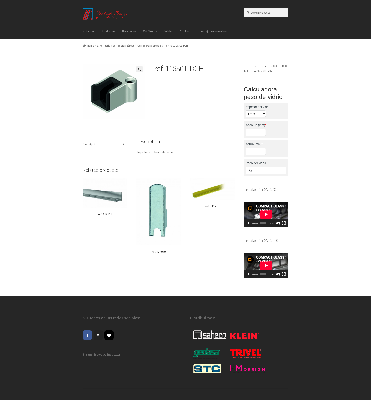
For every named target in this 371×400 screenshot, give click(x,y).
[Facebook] (87, 335)
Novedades (129, 31)
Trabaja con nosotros (213, 31)
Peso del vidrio (256, 163)
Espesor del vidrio (258, 107)
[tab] (105, 144)
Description (90, 144)
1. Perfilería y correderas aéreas (115, 45)
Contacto (186, 31)
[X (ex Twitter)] (98, 335)
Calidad (168, 31)
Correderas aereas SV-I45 (152, 45)
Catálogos (150, 31)
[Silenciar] (278, 223)
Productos (108, 31)
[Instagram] (109, 335)
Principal (89, 31)
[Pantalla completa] (284, 223)
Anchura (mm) (256, 125)
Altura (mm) (254, 144)
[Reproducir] (249, 223)
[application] (266, 214)
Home (90, 45)
